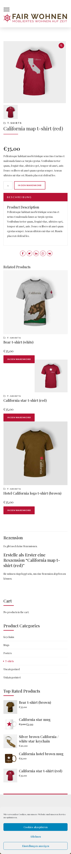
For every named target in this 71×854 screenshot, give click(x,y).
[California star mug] (11, 724)
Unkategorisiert (12, 677)
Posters (7, 653)
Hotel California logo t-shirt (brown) (32, 493)
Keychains (8, 637)
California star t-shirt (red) (25, 400)
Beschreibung (19, 197)
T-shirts (14, 123)
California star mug (34, 719)
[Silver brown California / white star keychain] (11, 741)
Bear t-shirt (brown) (35, 702)
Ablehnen (35, 836)
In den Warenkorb (30, 185)
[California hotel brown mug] (11, 758)
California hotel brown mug (41, 753)
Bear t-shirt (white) (18, 342)
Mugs (6, 645)
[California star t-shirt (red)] (11, 775)
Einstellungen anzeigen (35, 846)
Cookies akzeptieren (36, 827)
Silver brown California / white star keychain (39, 738)
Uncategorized (11, 669)
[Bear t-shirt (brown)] (11, 707)
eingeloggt (21, 573)
